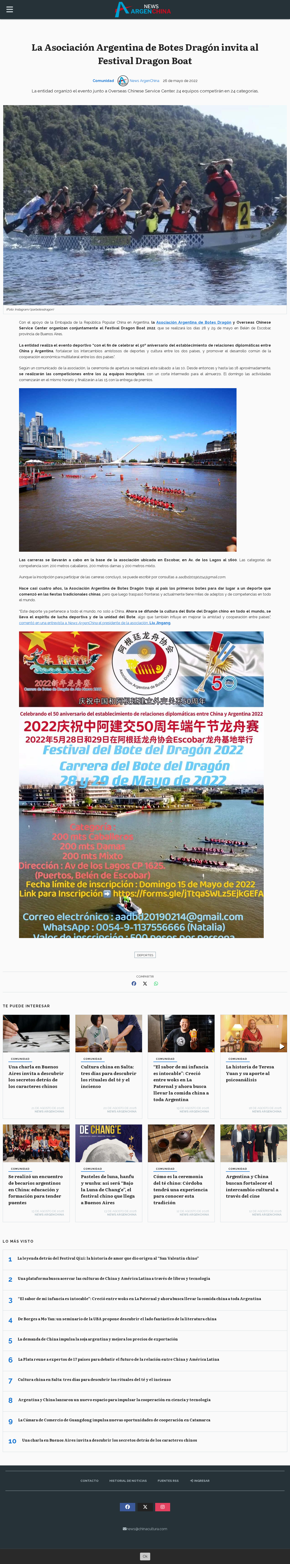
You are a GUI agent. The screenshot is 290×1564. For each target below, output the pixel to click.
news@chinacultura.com (146, 1529)
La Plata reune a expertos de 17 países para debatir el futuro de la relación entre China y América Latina (118, 1359)
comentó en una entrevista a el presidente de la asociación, (94, 623)
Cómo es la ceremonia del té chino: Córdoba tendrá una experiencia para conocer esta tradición (180, 1189)
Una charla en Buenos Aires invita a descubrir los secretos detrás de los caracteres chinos (36, 1076)
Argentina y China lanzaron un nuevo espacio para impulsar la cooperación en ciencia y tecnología (114, 1399)
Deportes (145, 955)
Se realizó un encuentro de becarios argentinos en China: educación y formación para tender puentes (35, 1189)
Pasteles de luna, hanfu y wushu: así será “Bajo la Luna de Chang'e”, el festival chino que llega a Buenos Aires (108, 1189)
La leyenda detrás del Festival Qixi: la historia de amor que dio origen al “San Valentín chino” (108, 1258)
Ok (145, 1556)
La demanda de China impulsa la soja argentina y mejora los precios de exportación (98, 1339)
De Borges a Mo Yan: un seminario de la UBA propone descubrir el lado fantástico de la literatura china (117, 1318)
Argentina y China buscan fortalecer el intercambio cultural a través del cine (252, 1186)
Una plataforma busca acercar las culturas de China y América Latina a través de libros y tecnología (114, 1278)
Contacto (89, 1480)
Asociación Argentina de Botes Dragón (193, 322)
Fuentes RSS (168, 1480)
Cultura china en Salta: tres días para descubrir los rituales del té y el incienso (108, 1076)
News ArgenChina (144, 81)
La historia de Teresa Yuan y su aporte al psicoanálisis (250, 1073)
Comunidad (103, 81)
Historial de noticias (128, 1480)
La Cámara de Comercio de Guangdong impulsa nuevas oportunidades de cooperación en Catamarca (114, 1419)
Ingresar (201, 1480)
